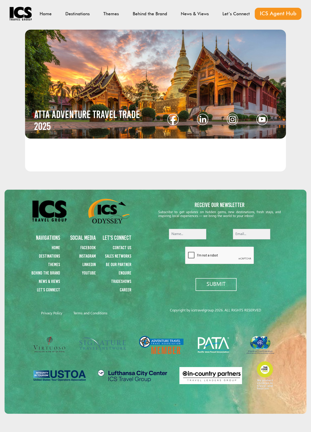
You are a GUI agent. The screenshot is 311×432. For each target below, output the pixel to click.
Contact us (122, 247)
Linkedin (89, 264)
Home (56, 247)
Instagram (87, 256)
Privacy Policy (51, 313)
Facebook (88, 247)
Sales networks (118, 256)
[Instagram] (232, 119)
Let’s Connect (48, 289)
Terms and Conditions (90, 313)
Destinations (49, 256)
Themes (54, 264)
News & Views (49, 281)
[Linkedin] (202, 119)
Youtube (89, 273)
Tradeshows (121, 281)
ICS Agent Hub (278, 13)
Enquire (125, 273)
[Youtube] (262, 119)
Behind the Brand (45, 273)
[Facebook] (173, 119)
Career (125, 289)
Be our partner (118, 264)
